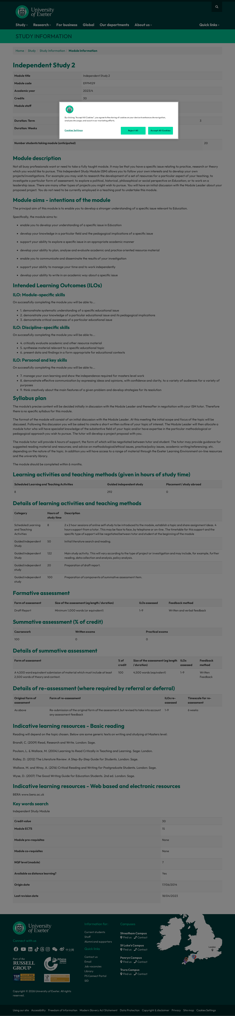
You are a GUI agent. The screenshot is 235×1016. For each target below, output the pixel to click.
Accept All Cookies (160, 130)
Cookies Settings (74, 130)
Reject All (133, 130)
